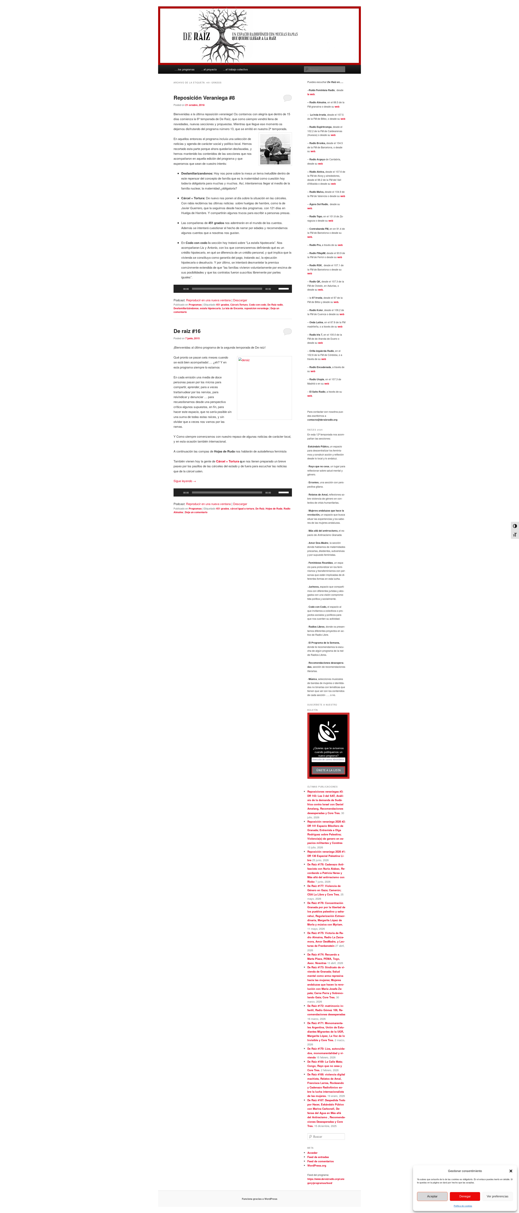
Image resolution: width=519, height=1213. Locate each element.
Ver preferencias (497, 1196)
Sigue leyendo (185, 481)
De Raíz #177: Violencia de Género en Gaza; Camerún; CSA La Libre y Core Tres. (324, 890)
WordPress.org (316, 1165)
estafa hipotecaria (210, 308)
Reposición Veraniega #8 (204, 97)
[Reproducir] (179, 289)
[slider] (284, 288)
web (337, 106)
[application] (233, 289)
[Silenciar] (275, 289)
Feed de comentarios (320, 1161)
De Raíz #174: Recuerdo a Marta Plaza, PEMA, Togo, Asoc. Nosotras (323, 958)
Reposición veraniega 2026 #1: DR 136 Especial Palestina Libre (326, 856)
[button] (511, 1171)
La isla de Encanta (232, 308)
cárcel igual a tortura (242, 508)
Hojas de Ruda (274, 508)
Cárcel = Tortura (227, 461)
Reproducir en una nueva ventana (208, 300)
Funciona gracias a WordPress (259, 1199)
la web (311, 94)
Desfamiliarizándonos (186, 308)
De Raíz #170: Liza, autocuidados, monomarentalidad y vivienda (326, 1053)
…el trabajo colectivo (235, 69)
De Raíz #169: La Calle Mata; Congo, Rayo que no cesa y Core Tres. (325, 1066)
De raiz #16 (187, 331)
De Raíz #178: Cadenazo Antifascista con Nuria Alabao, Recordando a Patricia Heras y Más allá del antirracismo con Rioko (326, 872)
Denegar (465, 1196)
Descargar (240, 300)
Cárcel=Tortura (239, 304)
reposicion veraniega (256, 308)
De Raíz (259, 508)
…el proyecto (209, 69)
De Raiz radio (275, 304)
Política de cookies (463, 1205)
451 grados (222, 304)
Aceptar (432, 1196)
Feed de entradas (318, 1157)
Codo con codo (257, 304)
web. (310, 237)
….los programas (185, 69)
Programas (195, 304)
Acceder (312, 1153)
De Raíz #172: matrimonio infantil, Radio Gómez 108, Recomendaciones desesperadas (326, 1010)
